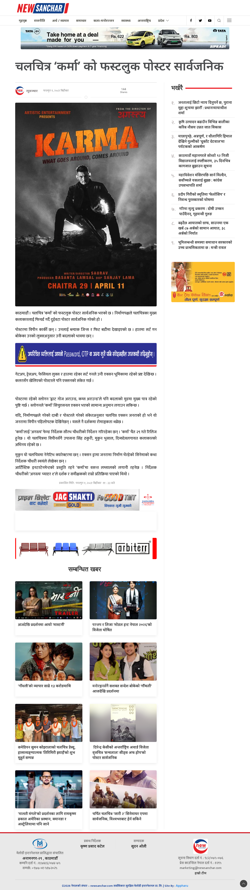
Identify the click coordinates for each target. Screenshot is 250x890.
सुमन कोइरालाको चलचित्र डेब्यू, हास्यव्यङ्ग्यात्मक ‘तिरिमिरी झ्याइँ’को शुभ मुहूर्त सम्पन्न (47, 752)
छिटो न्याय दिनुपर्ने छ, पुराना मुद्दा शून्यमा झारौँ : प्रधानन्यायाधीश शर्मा (205, 107)
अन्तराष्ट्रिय (144, 20)
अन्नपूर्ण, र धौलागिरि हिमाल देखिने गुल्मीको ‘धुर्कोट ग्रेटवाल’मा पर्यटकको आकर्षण (205, 141)
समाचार (81, 20)
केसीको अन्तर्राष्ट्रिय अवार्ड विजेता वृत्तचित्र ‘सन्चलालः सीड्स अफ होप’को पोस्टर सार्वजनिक (120, 752)
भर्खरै (177, 87)
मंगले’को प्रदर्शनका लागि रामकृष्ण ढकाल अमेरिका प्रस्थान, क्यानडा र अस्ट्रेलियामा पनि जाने (47, 818)
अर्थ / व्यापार (60, 20)
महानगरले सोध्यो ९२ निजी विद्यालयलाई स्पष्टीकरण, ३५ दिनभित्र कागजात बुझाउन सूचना (204, 160)
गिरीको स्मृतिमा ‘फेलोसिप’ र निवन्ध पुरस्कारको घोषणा (201, 197)
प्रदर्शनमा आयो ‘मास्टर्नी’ (41, 624)
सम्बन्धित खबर (84, 569)
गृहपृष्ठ (23, 20)
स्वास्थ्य (125, 20)
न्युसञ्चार (32, 91)
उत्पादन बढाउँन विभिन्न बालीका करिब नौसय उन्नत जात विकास (204, 124)
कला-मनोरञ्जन (104, 20)
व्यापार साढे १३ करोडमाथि (44, 685)
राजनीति (39, 20)
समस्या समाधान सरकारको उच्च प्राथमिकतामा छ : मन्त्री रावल (205, 245)
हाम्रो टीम (200, 873)
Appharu (182, 886)
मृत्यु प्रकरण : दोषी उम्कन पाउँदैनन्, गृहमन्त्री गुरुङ (201, 211)
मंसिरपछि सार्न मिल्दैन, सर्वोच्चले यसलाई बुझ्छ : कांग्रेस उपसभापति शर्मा (203, 180)
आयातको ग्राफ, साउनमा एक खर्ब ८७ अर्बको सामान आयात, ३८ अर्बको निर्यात (203, 228)
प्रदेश (161, 20)
